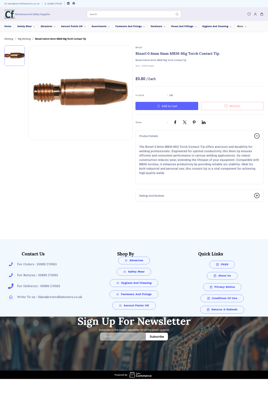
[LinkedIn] (203, 122)
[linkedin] (68, 3)
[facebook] (74, 3)
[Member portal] (255, 14)
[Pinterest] (194, 122)
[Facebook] (175, 122)
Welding (8, 38)
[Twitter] (184, 122)
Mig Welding (24, 38)
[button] (249, 14)
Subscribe (157, 337)
